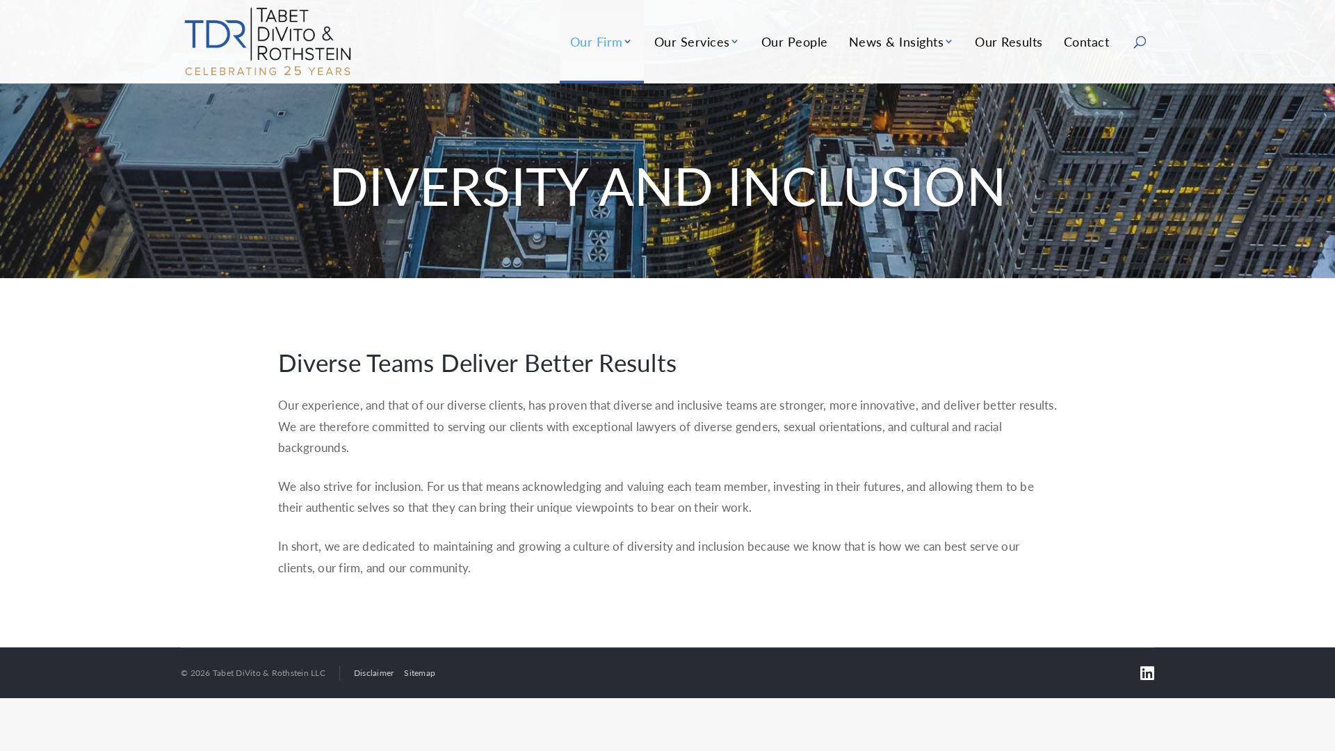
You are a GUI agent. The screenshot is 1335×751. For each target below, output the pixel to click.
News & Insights (896, 41)
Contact (1087, 41)
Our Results (1009, 41)
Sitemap (419, 673)
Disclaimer (374, 673)
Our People (794, 41)
